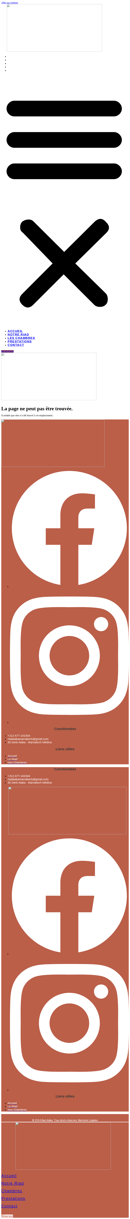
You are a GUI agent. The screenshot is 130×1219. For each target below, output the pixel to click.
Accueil (15, 56)
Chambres (11, 1191)
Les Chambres (21, 63)
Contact (16, 70)
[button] (64, 201)
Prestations (20, 66)
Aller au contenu (9, 2)
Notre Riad (18, 59)
